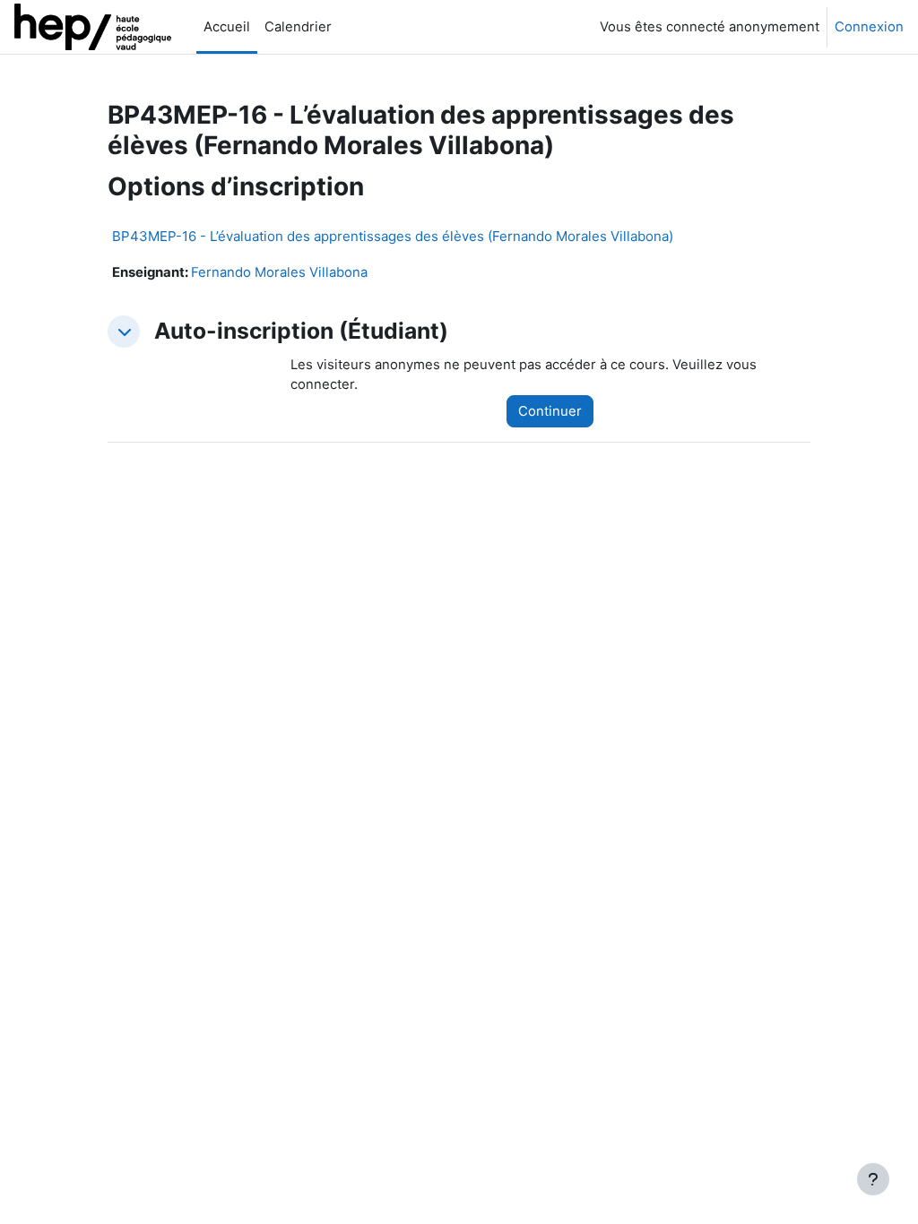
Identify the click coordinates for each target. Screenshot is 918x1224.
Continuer (550, 411)
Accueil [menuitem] (227, 27)
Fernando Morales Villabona (279, 272)
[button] (124, 331)
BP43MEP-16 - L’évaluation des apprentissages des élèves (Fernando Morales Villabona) (392, 236)
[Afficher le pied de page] (873, 1179)
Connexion (869, 27)
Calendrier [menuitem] (298, 27)
